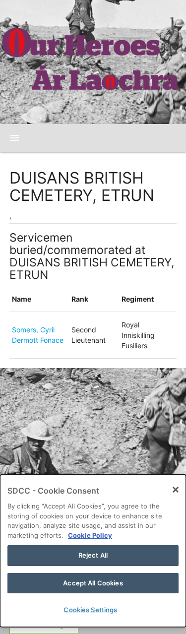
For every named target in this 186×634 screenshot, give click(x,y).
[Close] (176, 490)
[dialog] (93, 551)
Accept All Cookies (93, 583)
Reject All (93, 555)
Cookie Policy (90, 535)
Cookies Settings (90, 610)
